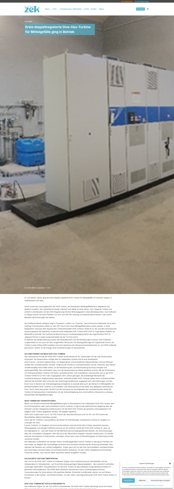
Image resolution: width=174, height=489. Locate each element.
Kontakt (94, 9)
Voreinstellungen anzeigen (160, 480)
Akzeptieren (128, 480)
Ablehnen (142, 480)
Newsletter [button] (140, 9)
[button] (170, 463)
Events (86, 9)
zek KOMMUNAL (127, 1)
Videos (101, 9)
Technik (28, 22)
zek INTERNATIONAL (142, 1)
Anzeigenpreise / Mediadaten (71, 9)
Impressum (160, 485)
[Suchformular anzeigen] (148, 9)
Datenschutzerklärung (136, 485)
